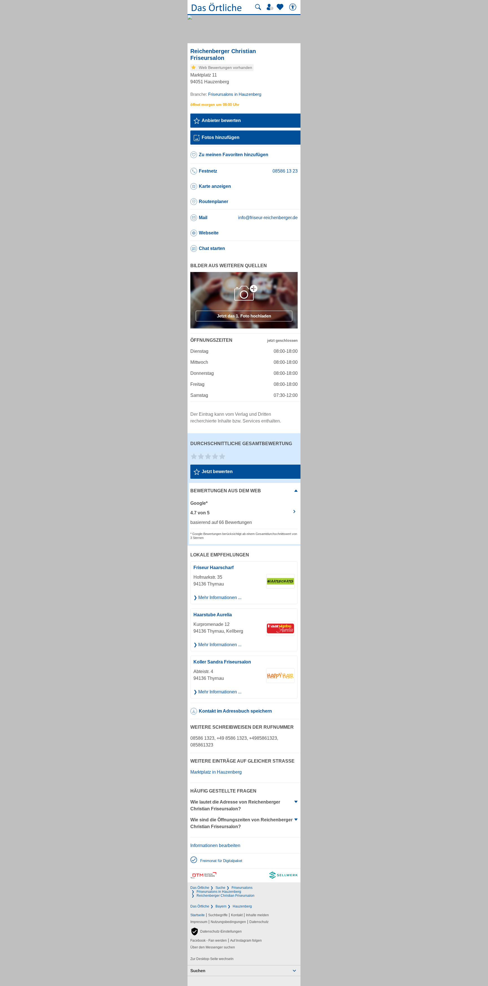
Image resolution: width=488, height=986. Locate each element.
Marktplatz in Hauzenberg (216, 772)
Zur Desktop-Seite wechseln (212, 959)
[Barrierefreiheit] (293, 7)
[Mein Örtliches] (271, 7)
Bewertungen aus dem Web (225, 490)
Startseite (197, 915)
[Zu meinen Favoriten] (280, 7)
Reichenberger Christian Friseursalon (225, 896)
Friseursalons (242, 888)
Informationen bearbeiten (215, 845)
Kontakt (237, 915)
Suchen (197, 970)
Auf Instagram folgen (246, 941)
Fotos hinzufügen (220, 137)
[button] (216, 931)
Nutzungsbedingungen (228, 922)
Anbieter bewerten (221, 120)
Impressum (198, 922)
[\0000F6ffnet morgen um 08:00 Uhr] (214, 105)
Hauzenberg (242, 906)
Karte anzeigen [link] (215, 186)
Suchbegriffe (218, 915)
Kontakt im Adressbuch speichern (235, 711)
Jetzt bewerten (217, 471)
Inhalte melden (257, 915)
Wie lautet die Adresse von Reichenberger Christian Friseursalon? (235, 805)
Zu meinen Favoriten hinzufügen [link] (233, 154)
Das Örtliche (199, 888)
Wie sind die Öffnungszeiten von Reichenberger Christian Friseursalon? (241, 823)
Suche (220, 888)
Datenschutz (259, 922)
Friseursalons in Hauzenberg (219, 892)
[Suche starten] (258, 7)
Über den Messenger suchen (212, 947)
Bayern (220, 906)
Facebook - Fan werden (208, 941)
